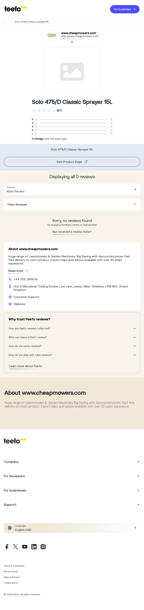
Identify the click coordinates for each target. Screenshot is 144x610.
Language (20, 526)
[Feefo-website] (15, 9)
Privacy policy (11, 571)
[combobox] (72, 189)
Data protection (12, 577)
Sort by (10, 187)
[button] (72, 189)
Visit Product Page (69, 161)
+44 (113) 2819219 (26, 279)
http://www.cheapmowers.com (80, 36)
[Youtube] (24, 547)
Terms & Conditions (14, 566)
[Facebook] (6, 547)
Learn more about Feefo (25, 366)
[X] (15, 547)
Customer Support (26, 297)
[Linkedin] (34, 547)
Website (19, 304)
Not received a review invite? (72, 231)
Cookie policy (11, 582)
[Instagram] (43, 547)
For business (122, 9)
